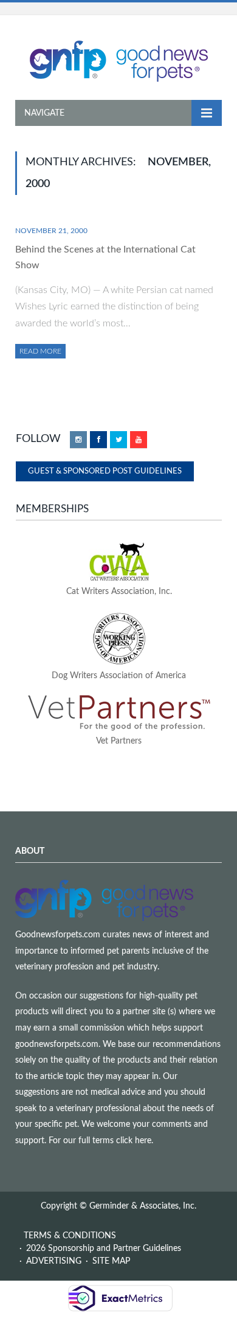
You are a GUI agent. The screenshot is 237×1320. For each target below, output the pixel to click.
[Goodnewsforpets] (119, 60)
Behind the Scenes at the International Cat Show (105, 257)
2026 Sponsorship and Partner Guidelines (103, 1248)
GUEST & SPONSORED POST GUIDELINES (105, 471)
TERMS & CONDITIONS (70, 1236)
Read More (40, 351)
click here (133, 1141)
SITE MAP (111, 1261)
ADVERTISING (53, 1261)
